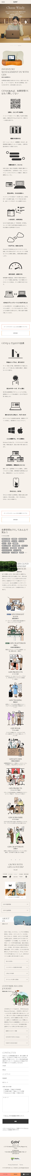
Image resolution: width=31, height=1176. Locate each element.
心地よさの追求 (10, 973)
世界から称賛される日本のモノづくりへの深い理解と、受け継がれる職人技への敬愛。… (15, 849)
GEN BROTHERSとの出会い (13, 1037)
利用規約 (14, 1116)
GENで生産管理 (7, 910)
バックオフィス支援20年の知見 (14, 967)
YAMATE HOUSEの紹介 (11, 1043)
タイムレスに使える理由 (12, 979)
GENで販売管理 (7, 904)
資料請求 (15, 333)
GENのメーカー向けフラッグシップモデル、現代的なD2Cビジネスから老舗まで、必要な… (15, 675)
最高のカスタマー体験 (11, 1031)
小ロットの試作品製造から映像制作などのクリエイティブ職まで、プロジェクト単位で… (15, 791)
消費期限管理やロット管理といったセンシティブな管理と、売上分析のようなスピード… (15, 761)
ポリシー (7, 1116)
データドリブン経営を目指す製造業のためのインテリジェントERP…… (15, 618)
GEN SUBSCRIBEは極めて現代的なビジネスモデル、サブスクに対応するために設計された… (15, 820)
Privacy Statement (13, 1164)
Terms (21, 1164)
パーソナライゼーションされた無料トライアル (15, 326)
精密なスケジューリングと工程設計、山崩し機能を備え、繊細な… (15, 647)
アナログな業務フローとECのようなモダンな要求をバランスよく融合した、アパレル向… (15, 731)
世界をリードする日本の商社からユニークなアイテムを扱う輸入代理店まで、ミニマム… (15, 703)
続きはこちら (10, 28)
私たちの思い (9, 961)
